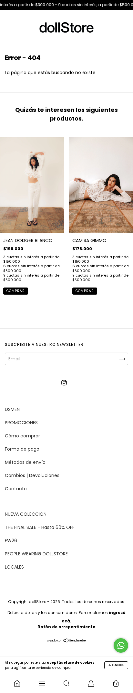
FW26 (11, 540)
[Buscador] (66, 683)
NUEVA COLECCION (25, 514)
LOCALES (14, 567)
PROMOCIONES (21, 422)
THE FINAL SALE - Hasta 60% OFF (40, 527)
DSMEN (12, 409)
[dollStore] (17, 683)
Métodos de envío (25, 462)
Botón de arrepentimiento (66, 627)
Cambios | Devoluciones (32, 475)
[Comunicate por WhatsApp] (121, 645)
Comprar (15, 290)
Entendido (116, 665)
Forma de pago (22, 449)
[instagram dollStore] (64, 382)
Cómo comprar (22, 436)
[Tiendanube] (66, 641)
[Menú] (41, 683)
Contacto (16, 488)
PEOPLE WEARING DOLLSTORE (36, 554)
